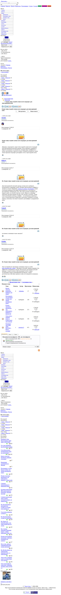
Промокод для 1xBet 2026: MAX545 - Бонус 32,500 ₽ (8, 327)
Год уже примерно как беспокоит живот (6, 446)
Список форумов (8, 98)
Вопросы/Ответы (4, 28)
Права (16, 334)
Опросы (3, 29)
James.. (3, 77)
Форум (13, 6)
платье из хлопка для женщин (26, 188)
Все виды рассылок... (6, 43)
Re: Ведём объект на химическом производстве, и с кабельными (6, 552)
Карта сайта (3, 32)
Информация (4, 34)
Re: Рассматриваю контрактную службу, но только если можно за (6, 506)
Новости (8, 6)
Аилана (3, 117)
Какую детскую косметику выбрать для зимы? (9, 291)
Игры (49, 6)
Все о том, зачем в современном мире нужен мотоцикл (6, 545)
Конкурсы (18, 6)
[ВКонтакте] (3, 93)
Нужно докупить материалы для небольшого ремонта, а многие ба (6, 478)
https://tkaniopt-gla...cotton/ (9, 268)
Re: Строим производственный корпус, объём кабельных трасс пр (6, 531)
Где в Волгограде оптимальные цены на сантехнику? (6, 451)
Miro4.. (3, 89)
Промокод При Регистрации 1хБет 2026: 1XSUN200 (6, 441)
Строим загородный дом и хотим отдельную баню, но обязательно (6, 499)
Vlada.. (3, 83)
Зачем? (10, 42)
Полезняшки (24, 6)
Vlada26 (3, 208)
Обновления (5, 14)
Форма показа (34, 111)
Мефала (3, 160)
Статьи (31, 6)
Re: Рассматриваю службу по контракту (6, 517)
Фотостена (3, 25)
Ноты (39, 6)
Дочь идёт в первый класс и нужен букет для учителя (9, 318)
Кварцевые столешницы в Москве (5, 464)
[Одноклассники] (5, 93)
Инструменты (22, 111)
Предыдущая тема (15, 282)
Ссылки (35, 6)
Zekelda (3, 241)
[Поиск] (1, 4)
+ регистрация (4, 72)
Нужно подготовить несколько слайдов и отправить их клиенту (6, 538)
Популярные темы (7, 16)
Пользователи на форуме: (6, 334)
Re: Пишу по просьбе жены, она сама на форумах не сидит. (6, 523)
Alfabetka (21, 291)
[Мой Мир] (7, 93)
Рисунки (44, 6)
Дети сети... (4, 1)
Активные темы (6, 17)
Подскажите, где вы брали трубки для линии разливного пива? (6, 470)
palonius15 (21, 327)
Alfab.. (3, 86)
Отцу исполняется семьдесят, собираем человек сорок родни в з (6, 566)
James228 (36, 329)
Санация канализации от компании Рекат (5, 485)
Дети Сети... (28, 586)
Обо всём (7, 100)
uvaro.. (10, 60)
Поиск (10, 334)
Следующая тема (27, 282)
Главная (3, 6)
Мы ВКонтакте (7, 95)
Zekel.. (3, 80)
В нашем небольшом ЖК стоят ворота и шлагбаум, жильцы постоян (6, 491)
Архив (4, 19)
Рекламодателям (4, 31)
